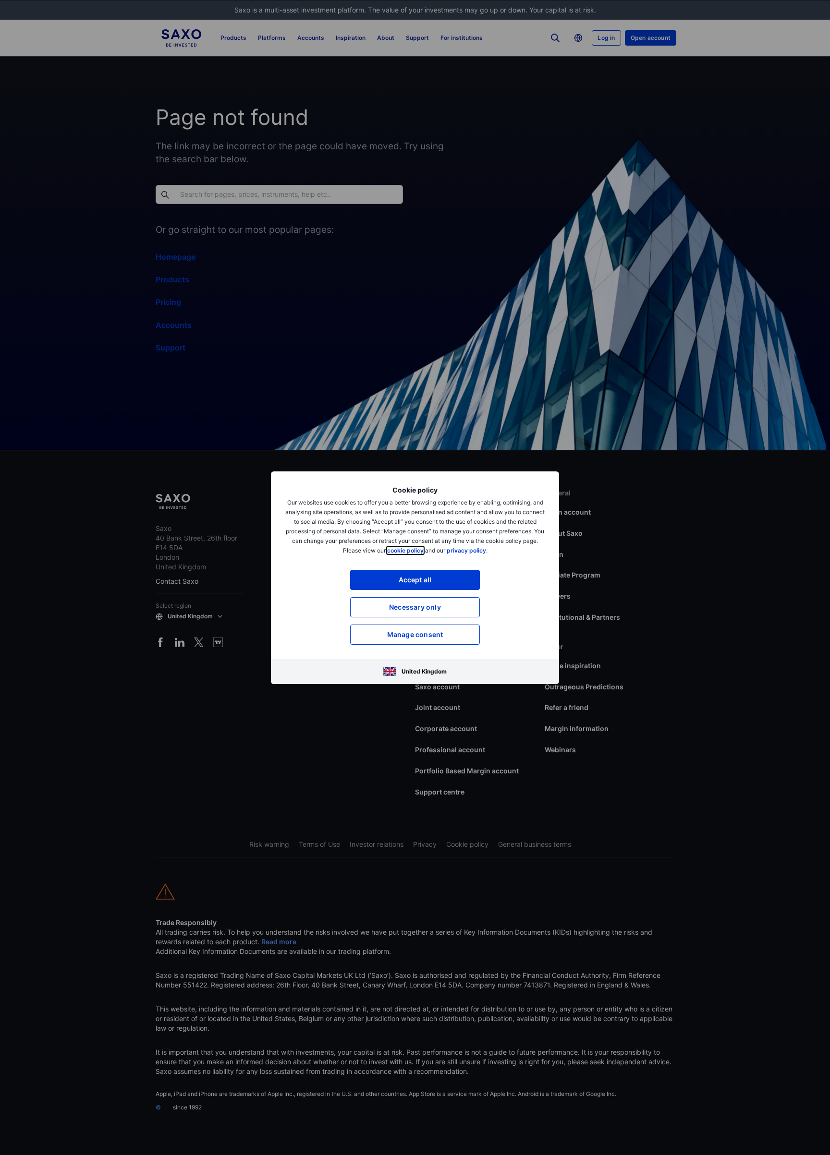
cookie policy (405, 550)
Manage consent (415, 634)
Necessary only (415, 607)
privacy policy (466, 550)
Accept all (415, 580)
